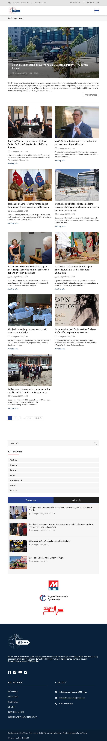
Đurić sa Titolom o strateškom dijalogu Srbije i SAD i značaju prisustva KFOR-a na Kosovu (28, 144)
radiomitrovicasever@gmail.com (72, 698)
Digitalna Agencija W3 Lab (75, 733)
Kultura (13, 470)
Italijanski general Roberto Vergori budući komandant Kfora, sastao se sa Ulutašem (28, 205)
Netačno (13, 490)
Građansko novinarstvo (22, 717)
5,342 (29, 418)
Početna (12, 18)
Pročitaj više (91, 95)
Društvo (13, 465)
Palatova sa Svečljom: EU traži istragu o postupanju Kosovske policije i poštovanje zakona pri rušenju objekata (28, 269)
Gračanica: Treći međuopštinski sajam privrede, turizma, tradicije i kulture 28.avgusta (73, 269)
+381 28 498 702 (66, 704)
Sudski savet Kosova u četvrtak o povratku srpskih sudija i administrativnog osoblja (29, 390)
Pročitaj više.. (13, 163)
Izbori (12, 485)
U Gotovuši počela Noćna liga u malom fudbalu (49, 541)
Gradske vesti (16, 480)
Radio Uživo (77, 3)
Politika (13, 460)
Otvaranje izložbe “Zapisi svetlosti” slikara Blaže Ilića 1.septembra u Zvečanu (75, 331)
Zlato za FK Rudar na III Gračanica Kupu (46, 557)
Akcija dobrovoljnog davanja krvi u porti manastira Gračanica (27, 331)
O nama (11, 738)
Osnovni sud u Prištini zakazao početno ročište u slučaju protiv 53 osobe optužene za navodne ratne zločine (77, 207)
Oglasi (18, 738)
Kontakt (25, 738)
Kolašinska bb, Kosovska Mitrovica (73, 692)
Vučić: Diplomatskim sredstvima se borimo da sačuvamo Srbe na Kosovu (75, 143)
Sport (12, 475)
